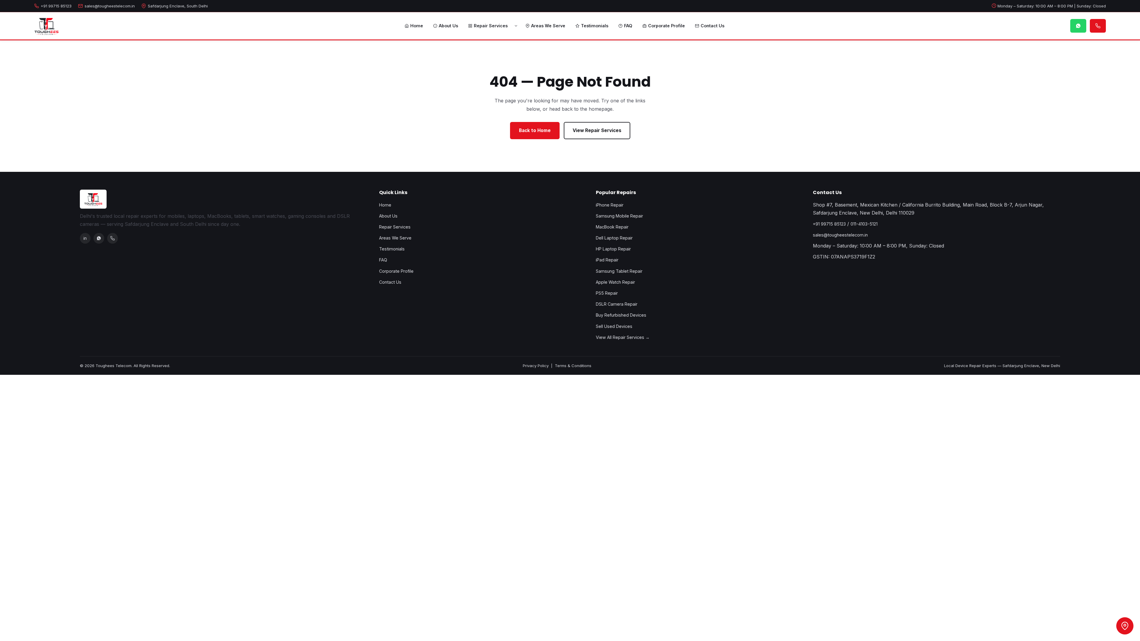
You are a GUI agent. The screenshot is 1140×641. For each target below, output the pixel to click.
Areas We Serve (548, 25)
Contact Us (712, 25)
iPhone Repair (609, 204)
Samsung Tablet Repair (619, 271)
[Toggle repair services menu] (516, 25)
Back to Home (535, 130)
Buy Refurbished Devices (621, 315)
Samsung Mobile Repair (619, 215)
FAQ (628, 25)
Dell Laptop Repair (614, 237)
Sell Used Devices (614, 326)
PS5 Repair (607, 293)
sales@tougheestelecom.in (110, 6)
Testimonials (594, 25)
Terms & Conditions (573, 365)
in (85, 238)
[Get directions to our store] (1124, 625)
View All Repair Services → (623, 337)
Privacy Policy (536, 365)
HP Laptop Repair (613, 248)
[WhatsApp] (99, 238)
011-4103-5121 (864, 223)
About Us (448, 25)
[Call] (112, 238)
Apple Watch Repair (615, 282)
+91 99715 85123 (56, 6)
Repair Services (491, 25)
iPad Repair (607, 259)
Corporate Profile (666, 25)
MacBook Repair (612, 226)
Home (416, 25)
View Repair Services (597, 130)
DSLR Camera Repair (616, 304)
